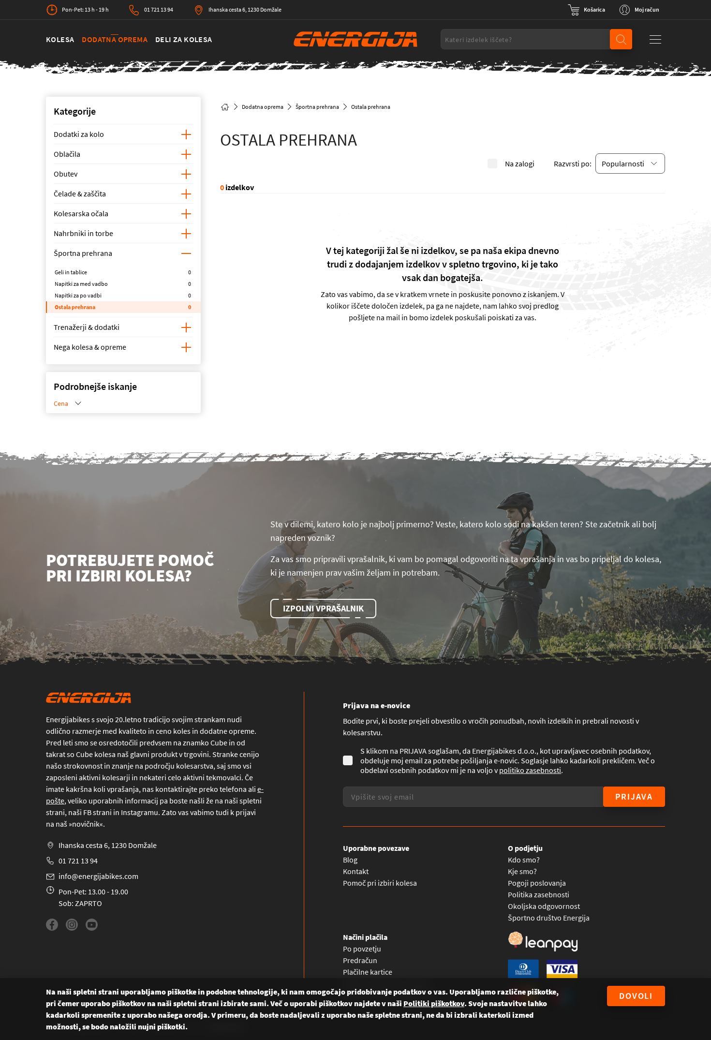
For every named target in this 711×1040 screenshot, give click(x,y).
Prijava (634, 796)
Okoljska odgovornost (544, 906)
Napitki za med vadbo (123, 283)
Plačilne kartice (367, 972)
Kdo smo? (524, 859)
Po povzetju (362, 948)
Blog (350, 859)
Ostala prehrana (123, 307)
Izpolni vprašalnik (323, 608)
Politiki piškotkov (433, 1003)
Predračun (360, 960)
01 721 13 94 (158, 9)
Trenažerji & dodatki (86, 327)
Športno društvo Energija (549, 917)
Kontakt (356, 871)
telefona (233, 789)
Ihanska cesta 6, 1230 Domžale (244, 9)
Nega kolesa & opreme (90, 347)
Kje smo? (522, 871)
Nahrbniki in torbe (83, 233)
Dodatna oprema (115, 39)
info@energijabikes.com (98, 876)
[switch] (586, 9)
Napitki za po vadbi (123, 295)
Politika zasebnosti (538, 894)
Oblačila (67, 154)
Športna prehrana (83, 253)
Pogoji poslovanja (537, 883)
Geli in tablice (123, 272)
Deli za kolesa (183, 39)
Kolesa (60, 39)
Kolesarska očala (81, 213)
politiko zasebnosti (530, 770)
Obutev (65, 173)
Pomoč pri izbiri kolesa (380, 883)
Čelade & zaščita (80, 193)
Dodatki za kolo (79, 134)
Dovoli (636, 995)
